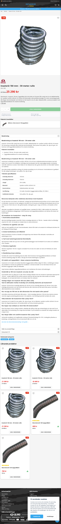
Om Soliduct (5, 502)
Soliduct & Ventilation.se (8, 504)
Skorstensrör (4, 339)
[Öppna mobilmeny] (2, 5)
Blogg (3, 495)
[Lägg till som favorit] (55, 5)
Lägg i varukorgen (46, 432)
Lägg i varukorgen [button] (15, 387)
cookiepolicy (33, 512)
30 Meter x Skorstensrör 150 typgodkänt (18, 123)
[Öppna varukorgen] (58, 5)
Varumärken (5, 494)
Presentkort (5, 499)
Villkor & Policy (5, 509)
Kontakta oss (5, 497)
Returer (3, 507)
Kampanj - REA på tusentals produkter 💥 (30, 9)
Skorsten (5, 11)
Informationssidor (6, 505)
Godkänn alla (36, 516)
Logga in (32, 494)
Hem (1, 11)
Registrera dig (33, 495)
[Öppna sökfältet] (5, 5)
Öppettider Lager (6, 500)
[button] (58, 18)
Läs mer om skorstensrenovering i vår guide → (15, 322)
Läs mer (4, 103)
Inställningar (50, 516)
